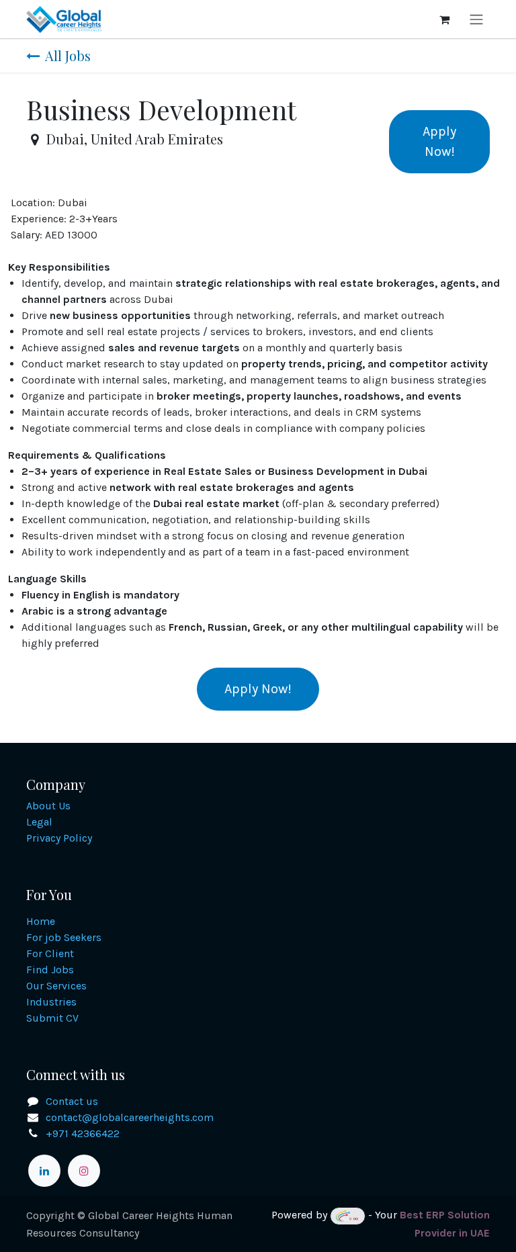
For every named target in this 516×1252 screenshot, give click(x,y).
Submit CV (52, 1018)
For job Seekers (63, 937)
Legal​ (39, 821)
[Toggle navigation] (476, 19)
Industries (51, 1001)
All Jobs (68, 55)
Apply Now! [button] (439, 141)
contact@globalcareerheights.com (130, 1117)
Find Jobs (50, 969)
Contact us (72, 1101)
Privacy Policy (59, 838)
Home (40, 921)
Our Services (56, 985)
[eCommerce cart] (444, 19)
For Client (50, 953)
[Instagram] (84, 1171)
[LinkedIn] (44, 1171)
